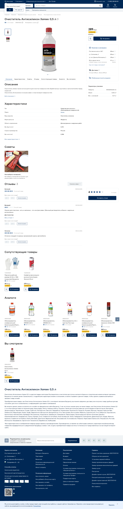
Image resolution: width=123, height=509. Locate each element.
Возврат (65, 456)
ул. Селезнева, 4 (10, 456)
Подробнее (37, 506)
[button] (104, 39)
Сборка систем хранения (100, 456)
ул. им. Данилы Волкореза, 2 (14, 459)
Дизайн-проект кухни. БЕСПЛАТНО (103, 474)
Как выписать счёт (42, 488)
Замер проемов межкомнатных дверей (105, 465)
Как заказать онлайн (42, 482)
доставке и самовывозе (48, 403)
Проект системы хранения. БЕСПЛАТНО (105, 453)
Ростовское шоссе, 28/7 (13, 453)
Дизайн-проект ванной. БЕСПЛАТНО (104, 480)
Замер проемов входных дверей (102, 462)
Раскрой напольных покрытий (102, 477)
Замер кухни (96, 468)
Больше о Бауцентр (42, 453)
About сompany (41, 467)
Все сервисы (96, 486)
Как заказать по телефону (44, 485)
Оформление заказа (69, 462)
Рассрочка (95, 471)
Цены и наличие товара (71, 481)
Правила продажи (69, 484)
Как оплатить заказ (42, 476)
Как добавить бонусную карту (46, 479)
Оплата (65, 465)
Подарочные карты (69, 478)
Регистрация (67, 459)
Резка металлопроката (99, 483)
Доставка (66, 453)
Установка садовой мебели (101, 459)
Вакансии (39, 459)
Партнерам (39, 456)
